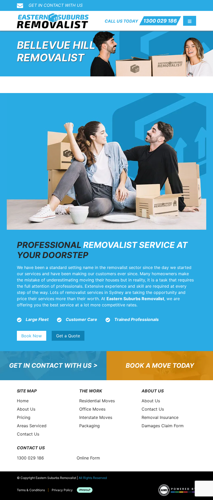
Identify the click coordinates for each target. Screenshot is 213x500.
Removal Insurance (160, 417)
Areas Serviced (31, 425)
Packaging (89, 425)
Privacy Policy (62, 490)
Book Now (31, 335)
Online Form (88, 457)
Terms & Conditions (31, 490)
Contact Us (28, 434)
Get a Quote (68, 335)
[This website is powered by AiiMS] (177, 490)
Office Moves (92, 409)
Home (23, 400)
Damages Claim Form (163, 425)
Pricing (23, 417)
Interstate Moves (95, 417)
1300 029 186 (160, 21)
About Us (26, 409)
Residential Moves (97, 400)
